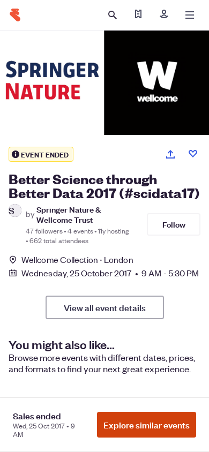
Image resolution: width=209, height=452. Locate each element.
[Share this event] (170, 154)
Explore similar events (146, 425)
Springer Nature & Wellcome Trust (68, 214)
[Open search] (112, 14)
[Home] (15, 15)
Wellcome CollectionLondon (77, 259)
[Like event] (192, 153)
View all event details (105, 307)
